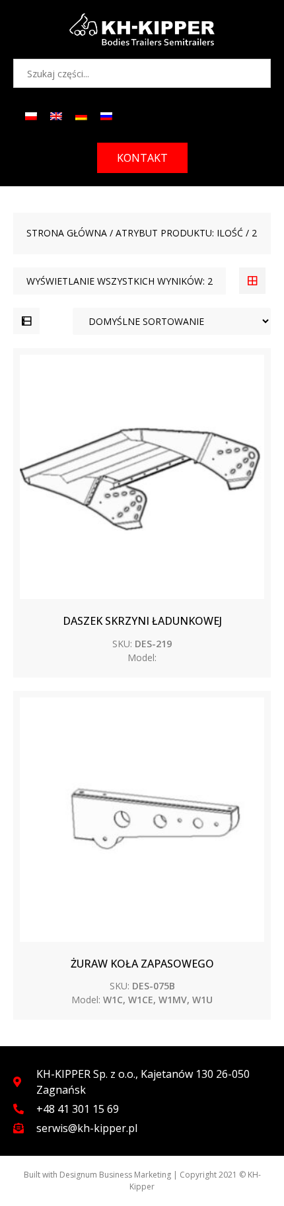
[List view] (26, 321)
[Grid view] (252, 280)
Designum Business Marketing (115, 1174)
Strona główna (66, 233)
